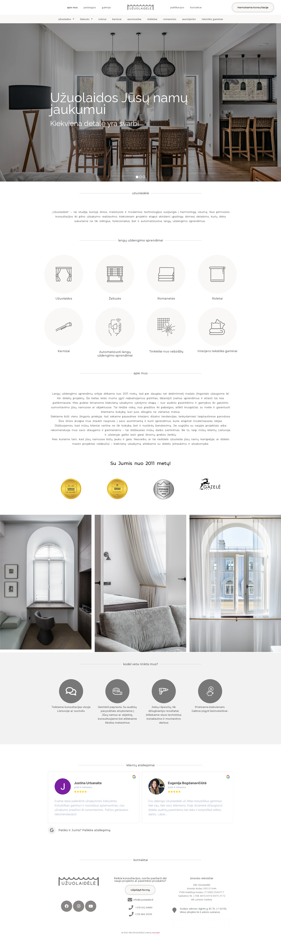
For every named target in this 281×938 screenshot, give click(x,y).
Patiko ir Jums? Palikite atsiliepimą (84, 830)
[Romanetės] (166, 274)
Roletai (217, 298)
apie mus (72, 7)
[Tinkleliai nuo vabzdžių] (166, 327)
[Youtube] (90, 906)
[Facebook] (66, 906)
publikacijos (177, 7)
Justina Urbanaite (88, 783)
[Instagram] (78, 906)
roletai (102, 19)
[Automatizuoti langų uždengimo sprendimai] (115, 327)
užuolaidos (64, 19)
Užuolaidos (63, 298)
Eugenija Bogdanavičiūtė (187, 783)
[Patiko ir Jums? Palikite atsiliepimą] (52, 830)
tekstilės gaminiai (212, 19)
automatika (134, 19)
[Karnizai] (63, 326)
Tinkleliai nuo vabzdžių (166, 351)
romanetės (169, 19)
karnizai (116, 19)
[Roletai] (217, 274)
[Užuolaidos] (63, 274)
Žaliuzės (115, 298)
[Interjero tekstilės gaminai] (217, 326)
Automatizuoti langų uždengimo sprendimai (115, 353)
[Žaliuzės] (114, 274)
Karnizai (64, 351)
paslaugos (90, 7)
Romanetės (166, 298)
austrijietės (189, 19)
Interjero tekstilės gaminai (217, 351)
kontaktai (196, 7)
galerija (106, 7)
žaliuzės (84, 19)
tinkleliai (152, 19)
